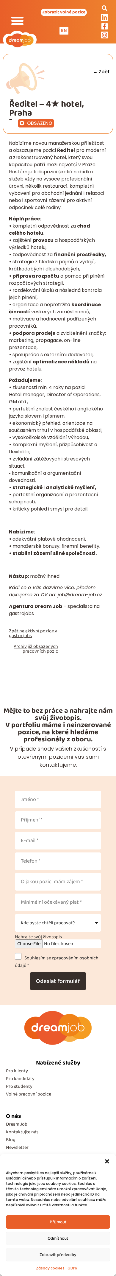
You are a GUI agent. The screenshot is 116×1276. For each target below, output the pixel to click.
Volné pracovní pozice (28, 1094)
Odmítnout (58, 1238)
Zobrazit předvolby (58, 1254)
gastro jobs (20, 635)
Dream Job (16, 1124)
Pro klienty (17, 1071)
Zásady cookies (50, 1268)
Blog (10, 1139)
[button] (107, 1161)
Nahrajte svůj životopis (38, 937)
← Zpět (101, 71)
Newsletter (17, 1147)
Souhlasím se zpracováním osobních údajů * (56, 961)
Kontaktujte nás (22, 1132)
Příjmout (58, 1222)
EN (64, 30)
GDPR (72, 1268)
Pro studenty (19, 1086)
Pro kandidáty (20, 1078)
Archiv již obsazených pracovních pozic (36, 649)
